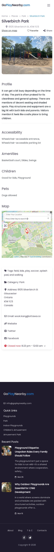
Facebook (13, 338)
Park (24, 16)
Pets (5, 188)
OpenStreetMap (36, 257)
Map (5, 206)
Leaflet (16, 257)
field (16, 270)
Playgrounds (9, 416)
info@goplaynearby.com (19, 403)
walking (18, 275)
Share (49, 30)
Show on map (9, 30)
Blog (20, 530)
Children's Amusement (14, 429)
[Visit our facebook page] (24, 537)
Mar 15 (20, 513)
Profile (7, 84)
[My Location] (27, 219)
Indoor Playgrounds (13, 425)
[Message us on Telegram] (30, 537)
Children (9, 171)
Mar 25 (20, 477)
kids (22, 270)
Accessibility (12, 132)
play (27, 270)
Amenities (10, 153)
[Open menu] (48, 5)
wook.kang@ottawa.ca (27, 316)
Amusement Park (12, 434)
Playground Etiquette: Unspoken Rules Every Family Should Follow (31, 451)
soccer (35, 270)
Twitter (11, 331)
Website (12, 323)
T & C (30, 530)
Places (15, 16)
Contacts (42, 530)
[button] (27, 346)
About (10, 530)
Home (5, 16)
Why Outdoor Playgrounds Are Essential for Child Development (32, 488)
